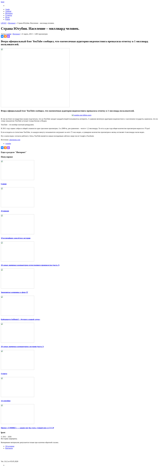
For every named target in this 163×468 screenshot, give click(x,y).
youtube (8, 143)
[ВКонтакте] (2, 36)
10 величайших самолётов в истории (15, 238)
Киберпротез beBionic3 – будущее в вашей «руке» (20, 319)
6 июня (4, 184)
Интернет (9, 13)
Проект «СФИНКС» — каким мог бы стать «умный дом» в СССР (27, 428)
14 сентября (5, 401)
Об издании (9, 446)
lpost (2, 2)
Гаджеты (8, 15)
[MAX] (8, 36)
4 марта (4, 374)
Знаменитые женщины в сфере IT (14, 292)
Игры (7, 17)
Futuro (7, 19)
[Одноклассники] (5, 36)
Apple (7, 9)
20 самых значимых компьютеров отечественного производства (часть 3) (30, 265)
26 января (5, 211)
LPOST (3, 23)
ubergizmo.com (14, 140)
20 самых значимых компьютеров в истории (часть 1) (22, 346)
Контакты (9, 448)
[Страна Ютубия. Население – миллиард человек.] (35, 107)
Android (8, 11)
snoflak (8, 34)
